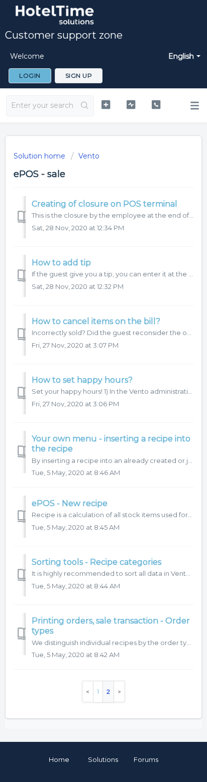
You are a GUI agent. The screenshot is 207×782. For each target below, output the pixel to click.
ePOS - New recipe (70, 503)
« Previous (87, 691)
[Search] (84, 106)
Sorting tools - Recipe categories (96, 562)
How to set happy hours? (82, 380)
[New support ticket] (106, 104)
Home (59, 759)
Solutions (103, 759)
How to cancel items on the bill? (96, 321)
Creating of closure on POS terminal (104, 204)
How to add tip (61, 262)
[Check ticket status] (131, 104)
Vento (88, 156)
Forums (146, 759)
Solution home (40, 156)
